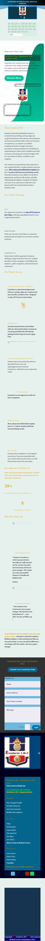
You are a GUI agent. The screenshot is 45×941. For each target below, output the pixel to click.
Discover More (14, 78)
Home (6, 209)
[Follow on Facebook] (13, 874)
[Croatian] (24, 24)
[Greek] (23, 26)
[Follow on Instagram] (22, 874)
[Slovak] (10, 32)
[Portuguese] (24, 29)
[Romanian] (28, 29)
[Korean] (10, 29)
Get (8, 853)
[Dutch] (34, 24)
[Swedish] (20, 32)
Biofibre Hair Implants (14, 812)
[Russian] (31, 29)
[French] (16, 26)
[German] (20, 26)
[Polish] (20, 29)
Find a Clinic (11, 857)
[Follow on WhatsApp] (32, 874)
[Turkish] (23, 32)
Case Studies (11, 830)
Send (36, 728)
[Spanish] (16, 32)
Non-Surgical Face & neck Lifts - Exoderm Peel (20, 286)
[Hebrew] (27, 26)
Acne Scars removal (13, 809)
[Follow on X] (18, 874)
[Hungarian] (31, 26)
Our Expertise (12, 833)
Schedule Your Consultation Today (22, 670)
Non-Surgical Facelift (14, 803)
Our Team (10, 837)
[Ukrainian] (27, 32)
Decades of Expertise (9, 231)
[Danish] (31, 24)
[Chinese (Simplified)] (18, 24)
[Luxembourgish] (13, 29)
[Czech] (27, 24)
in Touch (12, 853)
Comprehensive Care (10, 253)
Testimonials (11, 827)
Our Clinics (10, 840)
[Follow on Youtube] (27, 874)
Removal (16, 806)
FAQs (8, 824)
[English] (10, 26)
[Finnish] (13, 26)
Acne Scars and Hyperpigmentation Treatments (20, 358)
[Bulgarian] (13, 24)
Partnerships (11, 860)
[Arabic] (10, 24)
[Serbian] (35, 29)
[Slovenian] (13, 32)
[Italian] (34, 26)
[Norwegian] (17, 29)
